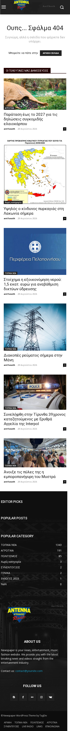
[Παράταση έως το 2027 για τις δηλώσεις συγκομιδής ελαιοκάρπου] (35, 94)
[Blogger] (14, 697)
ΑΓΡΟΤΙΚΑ (9, 108)
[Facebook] (23, 697)
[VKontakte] (50, 697)
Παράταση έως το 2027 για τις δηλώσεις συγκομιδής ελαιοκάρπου (30, 119)
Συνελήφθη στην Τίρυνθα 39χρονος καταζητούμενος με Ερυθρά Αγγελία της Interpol (35, 419)
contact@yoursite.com (29, 671)
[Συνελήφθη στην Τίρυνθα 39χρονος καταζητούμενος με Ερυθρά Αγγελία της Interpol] (35, 392)
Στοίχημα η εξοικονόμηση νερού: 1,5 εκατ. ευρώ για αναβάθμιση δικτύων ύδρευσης (32, 284)
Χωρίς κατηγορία (13, 202)
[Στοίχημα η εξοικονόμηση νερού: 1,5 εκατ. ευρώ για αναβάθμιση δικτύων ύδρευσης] (35, 251)
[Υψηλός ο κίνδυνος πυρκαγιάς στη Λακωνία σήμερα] (35, 171)
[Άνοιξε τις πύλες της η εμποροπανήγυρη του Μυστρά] (35, 452)
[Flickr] (32, 697)
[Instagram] (41, 697)
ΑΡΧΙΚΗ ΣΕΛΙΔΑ (51, 53)
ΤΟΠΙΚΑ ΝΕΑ (10, 273)
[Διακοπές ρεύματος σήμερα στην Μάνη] (35, 327)
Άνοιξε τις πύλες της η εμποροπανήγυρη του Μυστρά (30, 474)
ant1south (9, 128)
